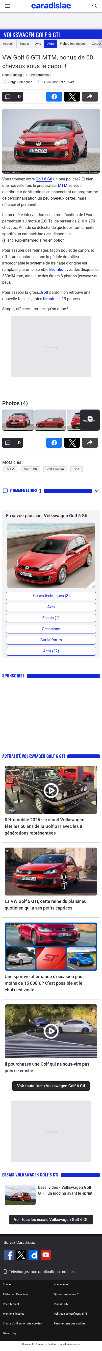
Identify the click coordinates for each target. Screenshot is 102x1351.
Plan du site (61, 1304)
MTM (62, 185)
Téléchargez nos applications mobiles (42, 1271)
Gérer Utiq (9, 1333)
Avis (38, 43)
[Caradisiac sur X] (21, 1255)
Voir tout (89, 421)
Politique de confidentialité (70, 1313)
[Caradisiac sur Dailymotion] (34, 1255)
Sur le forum (51, 640)
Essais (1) (51, 618)
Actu (50, 43)
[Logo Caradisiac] (51, 10)
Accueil (8, 43)
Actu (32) (51, 651)
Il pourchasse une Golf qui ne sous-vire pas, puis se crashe (47, 1067)
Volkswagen (55, 469)
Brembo (56, 269)
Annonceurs (61, 1284)
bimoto (49, 298)
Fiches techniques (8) (51, 595)
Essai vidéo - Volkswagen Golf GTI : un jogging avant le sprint (65, 1190)
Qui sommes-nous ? (66, 1294)
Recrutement (11, 1304)
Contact (8, 1284)
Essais (24, 43)
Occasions (51, 629)
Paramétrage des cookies (70, 1323)
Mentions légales (13, 1313)
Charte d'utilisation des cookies (22, 1323)
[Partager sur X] (73, 95)
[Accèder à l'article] (51, 790)
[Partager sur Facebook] (55, 95)
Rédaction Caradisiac (16, 1294)
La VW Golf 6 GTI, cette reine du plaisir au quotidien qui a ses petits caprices (46, 904)
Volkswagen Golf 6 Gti (32, 34)
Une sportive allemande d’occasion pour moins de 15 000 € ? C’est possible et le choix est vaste (44, 983)
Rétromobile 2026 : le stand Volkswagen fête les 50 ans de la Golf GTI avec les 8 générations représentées (44, 826)
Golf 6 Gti (44, 179)
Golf (44, 292)
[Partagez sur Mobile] (91, 95)
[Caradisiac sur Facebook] (9, 1255)
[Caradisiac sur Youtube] (46, 1255)
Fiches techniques (73, 43)
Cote (95, 43)
